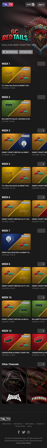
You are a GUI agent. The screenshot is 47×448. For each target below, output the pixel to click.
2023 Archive (6, 424)
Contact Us (40, 424)
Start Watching (9, 51)
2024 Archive (17, 424)
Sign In (41, 4)
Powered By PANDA (23, 443)
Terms (29, 426)
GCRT (30, 4)
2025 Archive (29, 424)
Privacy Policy (20, 426)
